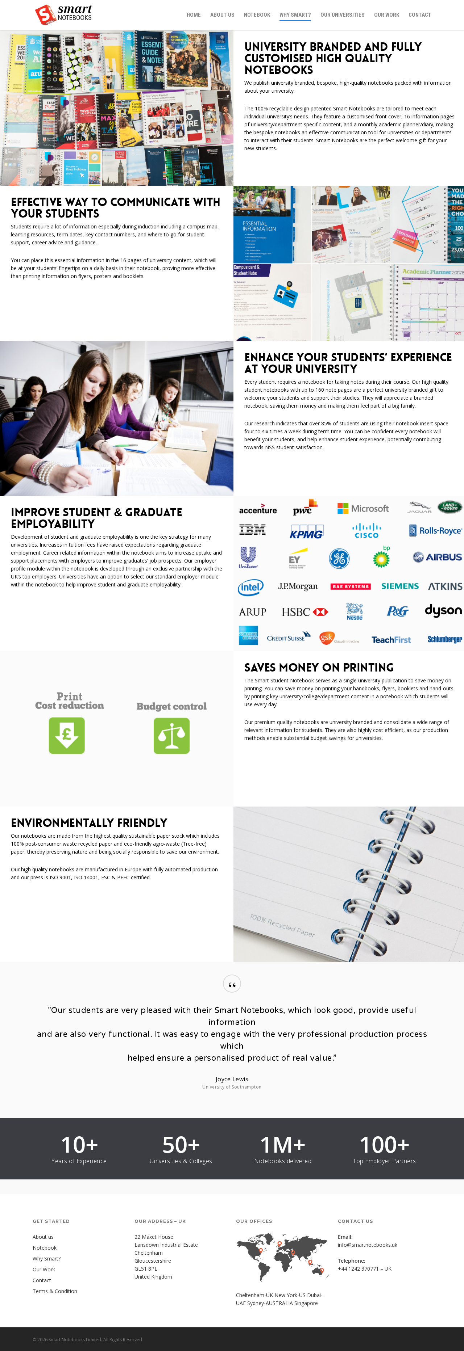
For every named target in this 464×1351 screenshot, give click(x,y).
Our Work (386, 15)
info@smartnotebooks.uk (367, 1244)
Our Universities (342, 15)
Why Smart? (295, 15)
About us (222, 15)
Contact (420, 15)
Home (194, 15)
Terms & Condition (55, 1291)
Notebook (257, 15)
